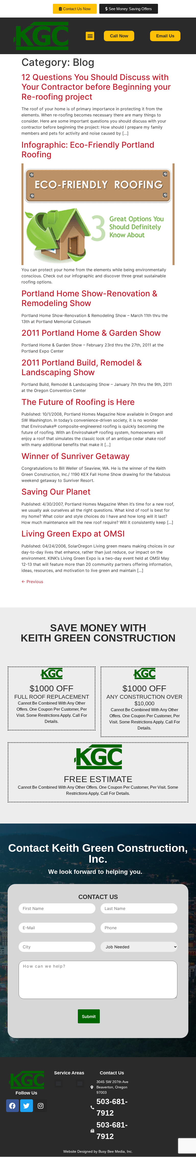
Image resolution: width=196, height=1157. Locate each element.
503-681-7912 (112, 1107)
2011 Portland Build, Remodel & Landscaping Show (81, 367)
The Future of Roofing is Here (78, 402)
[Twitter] (26, 1105)
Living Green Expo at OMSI (73, 534)
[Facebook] (12, 1105)
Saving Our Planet (56, 492)
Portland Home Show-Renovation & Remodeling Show (89, 298)
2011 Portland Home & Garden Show (91, 333)
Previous (32, 581)
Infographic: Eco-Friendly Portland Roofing (87, 149)
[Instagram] (40, 1105)
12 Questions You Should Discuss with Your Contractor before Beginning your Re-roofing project (96, 87)
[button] (90, 36)
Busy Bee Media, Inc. (116, 1151)
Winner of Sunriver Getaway (75, 456)
